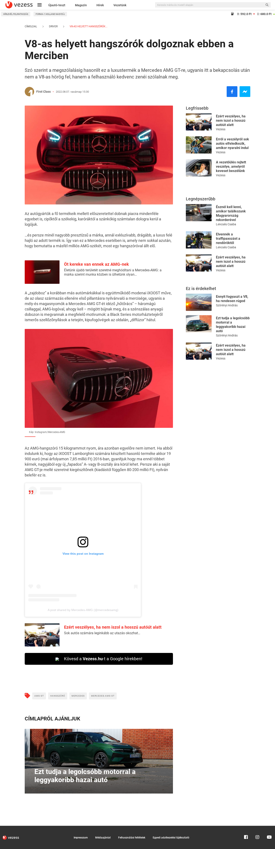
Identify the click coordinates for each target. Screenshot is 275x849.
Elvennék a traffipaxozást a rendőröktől (228, 238)
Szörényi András (227, 305)
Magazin (81, 5)
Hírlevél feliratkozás (15, 14)
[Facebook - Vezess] (232, 91)
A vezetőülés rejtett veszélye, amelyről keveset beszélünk (231, 166)
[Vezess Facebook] (246, 828)
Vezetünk (119, 5)
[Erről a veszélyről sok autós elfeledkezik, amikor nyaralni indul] (199, 144)
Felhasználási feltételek (131, 837)
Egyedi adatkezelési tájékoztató (171, 837)
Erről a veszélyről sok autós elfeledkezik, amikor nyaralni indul (232, 143)
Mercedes (78, 696)
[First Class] (29, 91)
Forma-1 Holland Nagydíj (50, 14)
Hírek (100, 5)
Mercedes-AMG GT (103, 696)
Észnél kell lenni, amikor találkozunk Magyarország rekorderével (231, 213)
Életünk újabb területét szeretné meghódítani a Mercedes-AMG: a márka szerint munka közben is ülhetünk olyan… (113, 272)
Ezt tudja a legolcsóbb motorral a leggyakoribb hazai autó (233, 324)
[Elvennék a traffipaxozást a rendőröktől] (199, 239)
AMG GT (39, 696)
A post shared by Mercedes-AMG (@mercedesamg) (83, 610)
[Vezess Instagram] (257, 828)
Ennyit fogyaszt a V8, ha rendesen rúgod (232, 299)
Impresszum (81, 837)
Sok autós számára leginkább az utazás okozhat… (102, 633)
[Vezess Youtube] (269, 828)
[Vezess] (19, 5)
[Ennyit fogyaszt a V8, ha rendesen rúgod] (199, 302)
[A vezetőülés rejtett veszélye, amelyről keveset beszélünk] (199, 167)
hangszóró (57, 696)
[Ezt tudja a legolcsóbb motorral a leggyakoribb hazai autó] (199, 323)
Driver (53, 26)
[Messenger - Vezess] (245, 91)
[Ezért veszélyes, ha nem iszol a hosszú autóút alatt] (199, 121)
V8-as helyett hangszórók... (88, 26)
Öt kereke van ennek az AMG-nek (96, 264)
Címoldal (31, 26)
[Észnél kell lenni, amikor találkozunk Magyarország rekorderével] (199, 212)
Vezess (220, 129)
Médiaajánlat (103, 837)
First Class (43, 91)
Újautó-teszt (56, 5)
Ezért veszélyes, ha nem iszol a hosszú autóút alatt (113, 627)
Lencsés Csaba (226, 224)
